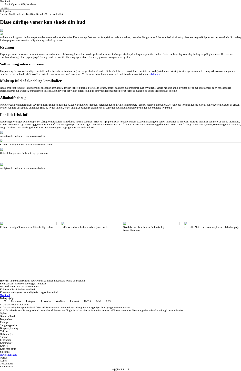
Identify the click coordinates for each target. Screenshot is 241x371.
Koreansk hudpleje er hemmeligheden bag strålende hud (29, 292)
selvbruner (154, 74)
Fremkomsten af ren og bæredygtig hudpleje (23, 283)
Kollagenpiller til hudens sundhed (17, 289)
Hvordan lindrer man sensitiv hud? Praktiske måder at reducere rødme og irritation (42, 280)
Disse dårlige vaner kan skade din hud (19, 286)
